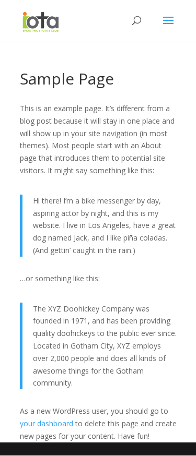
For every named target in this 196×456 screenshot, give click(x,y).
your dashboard (46, 423)
